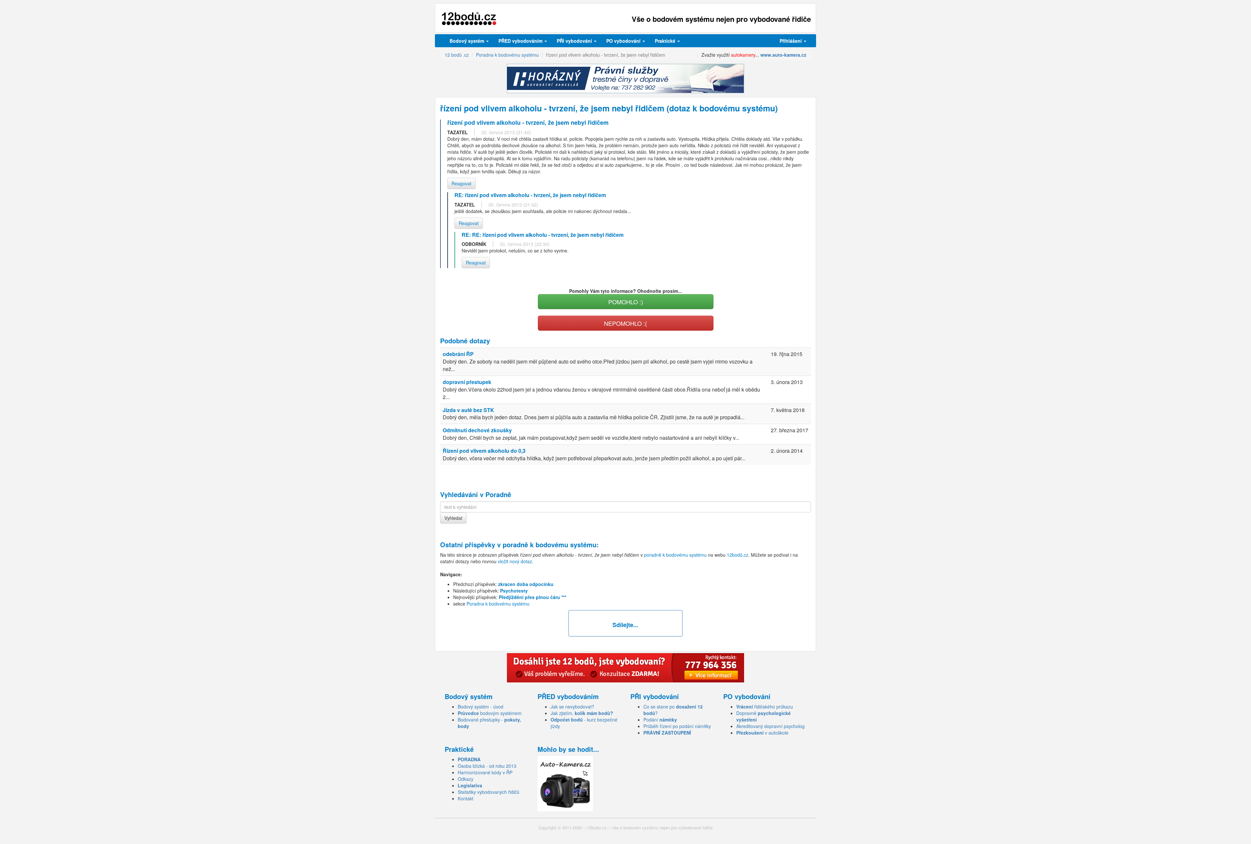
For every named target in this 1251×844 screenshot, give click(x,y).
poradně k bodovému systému (550, 544)
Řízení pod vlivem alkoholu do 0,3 (484, 450)
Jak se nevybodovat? (572, 706)
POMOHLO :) (625, 301)
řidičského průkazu (764, 706)
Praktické (666, 40)
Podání (660, 719)
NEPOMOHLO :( (625, 323)
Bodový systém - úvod (480, 706)
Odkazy (465, 779)
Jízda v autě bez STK (468, 410)
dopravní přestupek (467, 382)
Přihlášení (791, 40)
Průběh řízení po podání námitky (677, 726)
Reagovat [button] (461, 183)
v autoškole (762, 732)
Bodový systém (467, 40)
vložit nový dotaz (515, 561)
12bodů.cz (737, 554)
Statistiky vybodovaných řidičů (488, 792)
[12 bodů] (469, 18)
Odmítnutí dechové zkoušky (477, 430)
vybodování (575, 40)
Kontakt (465, 798)
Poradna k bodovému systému (498, 603)
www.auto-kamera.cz (783, 54)
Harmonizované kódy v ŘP (485, 772)
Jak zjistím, (582, 713)
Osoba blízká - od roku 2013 (487, 766)
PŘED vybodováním (521, 40)
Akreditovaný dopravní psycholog (770, 726)
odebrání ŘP (458, 354)
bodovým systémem (490, 713)
